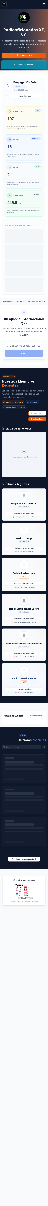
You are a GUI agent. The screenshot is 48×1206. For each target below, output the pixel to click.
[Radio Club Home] (4, 4)
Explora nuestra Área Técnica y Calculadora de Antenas (24, 301)
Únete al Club (26, 55)
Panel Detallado (25, 96)
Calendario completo (35, 716)
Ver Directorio (38, 413)
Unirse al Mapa (38, 419)
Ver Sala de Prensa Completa (23, 859)
